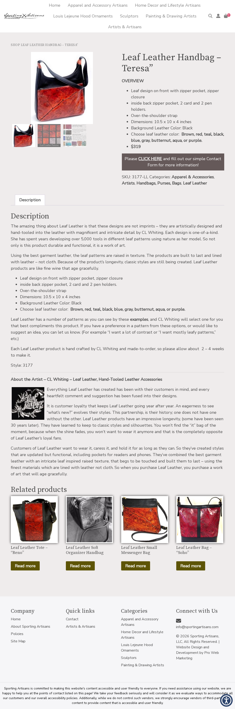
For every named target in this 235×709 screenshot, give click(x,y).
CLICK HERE (150, 159)
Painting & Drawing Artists (142, 665)
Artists (128, 183)
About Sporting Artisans (30, 626)
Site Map (18, 641)
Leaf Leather (195, 183)
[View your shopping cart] (226, 16)
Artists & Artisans (80, 626)
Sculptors (129, 657)
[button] (226, 700)
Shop (15, 45)
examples (139, 319)
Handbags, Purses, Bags (159, 183)
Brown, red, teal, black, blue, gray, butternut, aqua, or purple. (127, 309)
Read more (25, 566)
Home (16, 619)
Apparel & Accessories (193, 177)
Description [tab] (30, 200)
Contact (72, 619)
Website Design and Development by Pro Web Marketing (197, 653)
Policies (17, 633)
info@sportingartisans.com (197, 627)
